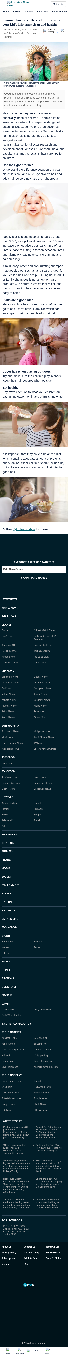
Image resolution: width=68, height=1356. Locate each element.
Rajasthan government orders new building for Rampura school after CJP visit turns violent (48, 1203)
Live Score (7, 636)
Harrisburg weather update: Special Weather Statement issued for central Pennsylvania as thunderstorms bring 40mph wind (16, 1185)
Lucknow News (42, 700)
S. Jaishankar (40, 1038)
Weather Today (31, 1253)
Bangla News (40, 1098)
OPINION (7, 902)
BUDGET (6, 877)
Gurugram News (42, 688)
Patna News (8, 711)
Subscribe (58, 4)
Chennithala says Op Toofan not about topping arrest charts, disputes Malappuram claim (49, 1182)
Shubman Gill (8, 645)
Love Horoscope (10, 1067)
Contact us (29, 1247)
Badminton (7, 942)
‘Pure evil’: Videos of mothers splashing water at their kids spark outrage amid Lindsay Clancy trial (17, 1203)
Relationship (8, 820)
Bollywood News (10, 731)
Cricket (29, 11)
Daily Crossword (42, 1010)
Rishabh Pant (8, 657)
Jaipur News (40, 694)
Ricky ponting (41, 1055)
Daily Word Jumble (11, 1015)
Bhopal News (41, 677)
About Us (6, 1247)
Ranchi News (8, 717)
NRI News (7, 1110)
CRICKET (6, 625)
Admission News (10, 777)
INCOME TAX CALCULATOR (16, 1024)
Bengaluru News (10, 677)
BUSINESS (7, 851)
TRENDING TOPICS (12, 1075)
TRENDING (8, 843)
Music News (8, 737)
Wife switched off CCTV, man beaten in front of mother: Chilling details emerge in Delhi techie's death (48, 1166)
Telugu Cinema (41, 1093)
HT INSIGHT (8, 970)
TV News (38, 743)
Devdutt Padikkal (42, 645)
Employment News (43, 783)
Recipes (38, 815)
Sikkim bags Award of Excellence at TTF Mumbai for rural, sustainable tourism (14, 1149)
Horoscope (7, 763)
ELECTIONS (8, 978)
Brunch (37, 803)
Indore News (8, 694)
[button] (4, 4)
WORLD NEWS (10, 608)
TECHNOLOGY (9, 927)
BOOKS (6, 962)
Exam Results (8, 789)
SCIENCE (6, 894)
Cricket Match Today (44, 630)
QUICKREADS (9, 987)
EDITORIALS (8, 911)
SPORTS (6, 936)
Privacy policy (9, 1253)
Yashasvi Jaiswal (42, 651)
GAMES (6, 1004)
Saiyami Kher (40, 1044)
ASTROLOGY (8, 757)
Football (38, 942)
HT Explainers (41, 1110)
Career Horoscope (43, 1061)
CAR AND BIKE (10, 919)
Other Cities (40, 717)
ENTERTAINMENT (11, 726)
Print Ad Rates (31, 1258)
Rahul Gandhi (8, 1044)
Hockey (5, 947)
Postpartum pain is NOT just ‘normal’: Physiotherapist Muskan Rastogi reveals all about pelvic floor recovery (16, 1132)
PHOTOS (6, 860)
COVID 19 (7, 995)
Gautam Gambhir (42, 1050)
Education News (42, 789)
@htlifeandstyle (24, 529)
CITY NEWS (8, 671)
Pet (3, 826)
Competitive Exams (11, 783)
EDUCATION (8, 771)
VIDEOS (6, 868)
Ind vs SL (6, 1055)
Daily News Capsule (13, 569)
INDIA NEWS (9, 616)
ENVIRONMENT (10, 885)
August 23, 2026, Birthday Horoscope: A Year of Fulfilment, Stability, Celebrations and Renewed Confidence (49, 1132)
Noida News (40, 706)
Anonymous (35, 33)
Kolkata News (9, 700)
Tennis (37, 947)
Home (6, 11)
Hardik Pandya (9, 651)
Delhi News (7, 688)
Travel (37, 820)
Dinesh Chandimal (11, 663)
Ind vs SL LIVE (41, 657)
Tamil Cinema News (44, 737)
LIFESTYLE (7, 797)
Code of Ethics (53, 1258)
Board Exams (40, 777)
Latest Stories (12, 1121)
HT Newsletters (54, 1253)
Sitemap (6, 1264)
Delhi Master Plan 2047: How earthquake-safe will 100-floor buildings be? (49, 1148)
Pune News (40, 711)
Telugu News (8, 1104)
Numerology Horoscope (46, 1067)
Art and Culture (9, 803)
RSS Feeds (29, 1264)
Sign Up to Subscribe (34, 578)
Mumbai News (9, 706)
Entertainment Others (45, 749)
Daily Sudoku (8, 1010)
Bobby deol (7, 1061)
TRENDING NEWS (11, 1032)
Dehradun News (42, 683)
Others (5, 953)
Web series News (10, 749)
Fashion (5, 809)
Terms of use (52, 1247)
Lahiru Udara (40, 663)
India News (42, 11)
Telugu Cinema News (12, 743)
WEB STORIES (9, 835)
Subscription (8, 1258)
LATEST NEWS (9, 599)
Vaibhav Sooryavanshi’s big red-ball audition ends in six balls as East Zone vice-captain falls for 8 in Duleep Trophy (16, 1166)
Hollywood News (42, 731)
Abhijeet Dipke (9, 1038)
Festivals (38, 809)
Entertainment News (12, 1098)
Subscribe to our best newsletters (34, 561)
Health (5, 815)
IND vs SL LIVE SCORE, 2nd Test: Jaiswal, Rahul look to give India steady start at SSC (16, 1230)
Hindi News (40, 1104)
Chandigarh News (11, 683)
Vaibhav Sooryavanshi (13, 1050)
